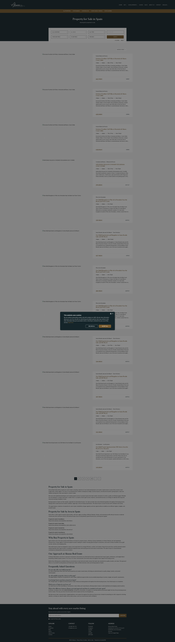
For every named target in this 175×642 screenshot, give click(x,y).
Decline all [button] (92, 326)
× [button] (112, 313)
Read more (70, 322)
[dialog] (87, 321)
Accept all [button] (105, 326)
